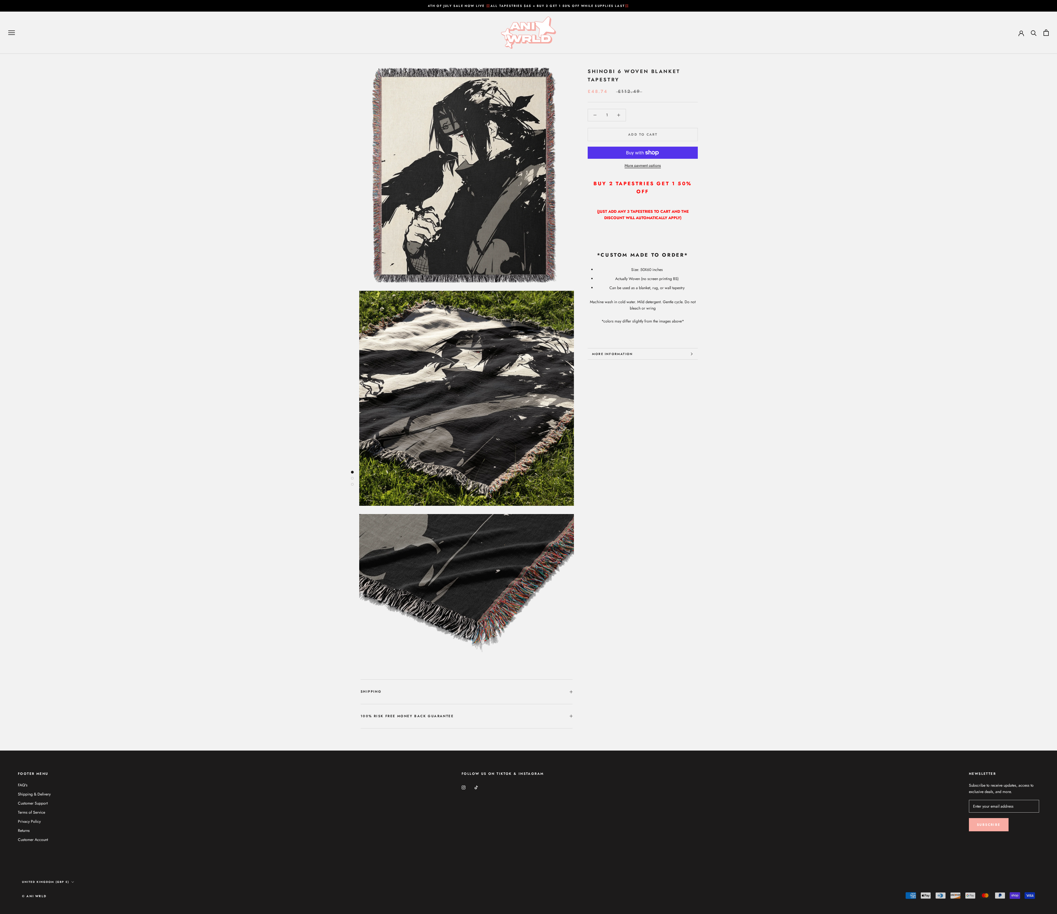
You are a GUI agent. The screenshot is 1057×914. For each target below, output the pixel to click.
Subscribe (989, 824)
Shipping (371, 691)
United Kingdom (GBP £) (45, 882)
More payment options (643, 165)
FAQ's (23, 785)
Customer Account (33, 839)
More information (612, 354)
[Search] (1034, 33)
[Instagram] (463, 787)
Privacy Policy (29, 821)
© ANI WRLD (34, 896)
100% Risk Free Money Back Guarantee (407, 716)
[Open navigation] (11, 32)
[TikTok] (476, 787)
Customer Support (33, 803)
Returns (24, 830)
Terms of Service (31, 812)
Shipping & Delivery (34, 794)
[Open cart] (1046, 32)
